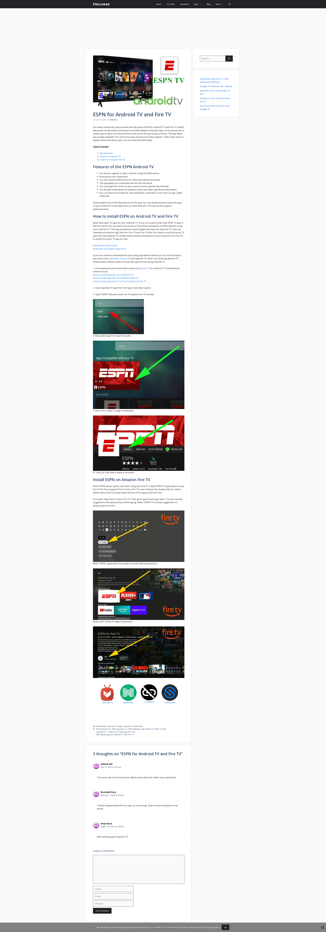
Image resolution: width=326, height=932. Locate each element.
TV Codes (170, 4)
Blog (208, 4)
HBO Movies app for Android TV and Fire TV (115, 734)
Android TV (112, 726)
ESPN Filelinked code (136, 729)
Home (158, 4)
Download (184, 4)
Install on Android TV (110, 156)
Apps (196, 4)
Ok (225, 927)
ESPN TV (149, 729)
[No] (322, 927)
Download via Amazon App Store (109, 248)
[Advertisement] (163, 27)
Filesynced (125, 258)
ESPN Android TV (103, 729)
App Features (106, 153)
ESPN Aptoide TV (119, 729)
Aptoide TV (144, 268)
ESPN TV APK (160, 729)
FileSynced (170, 702)
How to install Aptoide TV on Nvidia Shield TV (116, 277)
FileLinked (101, 4)
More (218, 4)
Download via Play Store (105, 245)
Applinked (113, 258)
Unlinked (149, 701)
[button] (229, 4)
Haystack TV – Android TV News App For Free (115, 732)
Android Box (101, 726)
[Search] (229, 58)
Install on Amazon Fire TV (112, 159)
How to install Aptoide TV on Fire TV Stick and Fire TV (119, 281)
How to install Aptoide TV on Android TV (113, 274)
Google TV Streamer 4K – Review (216, 86)
